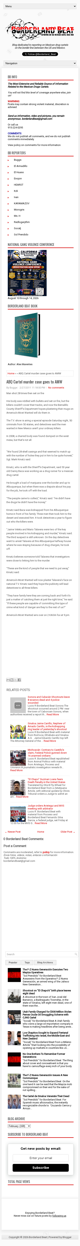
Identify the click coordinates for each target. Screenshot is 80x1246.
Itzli (16, 190)
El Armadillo (20, 166)
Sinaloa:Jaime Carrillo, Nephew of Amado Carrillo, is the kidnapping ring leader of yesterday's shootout (47, 726)
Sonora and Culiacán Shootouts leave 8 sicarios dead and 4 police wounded (49, 699)
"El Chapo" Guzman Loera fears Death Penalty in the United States (46, 781)
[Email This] (8, 680)
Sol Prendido (21, 234)
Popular (13, 962)
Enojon (18, 178)
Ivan (16, 197)
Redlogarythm (22, 222)
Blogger (67, 1237)
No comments (56, 387)
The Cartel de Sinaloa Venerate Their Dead (46, 1096)
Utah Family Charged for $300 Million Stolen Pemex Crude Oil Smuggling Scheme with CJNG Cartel (47, 1014)
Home (11, 373)
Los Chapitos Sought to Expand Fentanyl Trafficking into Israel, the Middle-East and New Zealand (46, 1035)
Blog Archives (45, 962)
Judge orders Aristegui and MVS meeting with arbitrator (46, 807)
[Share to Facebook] (19, 680)
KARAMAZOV (21, 203)
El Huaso (19, 172)
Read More (53, 714)
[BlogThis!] (12, 680)
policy (17, 145)
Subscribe (40, 1168)
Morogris (19, 209)
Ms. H (17, 215)
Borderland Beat (38, 1237)
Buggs (17, 159)
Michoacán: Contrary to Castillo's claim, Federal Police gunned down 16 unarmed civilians (47, 752)
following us (59, 1215)
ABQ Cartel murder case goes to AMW (34, 381)
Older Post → (68, 831)
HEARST (18, 184)
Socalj (17, 228)
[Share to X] (15, 680)
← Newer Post (13, 831)
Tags (27, 962)
